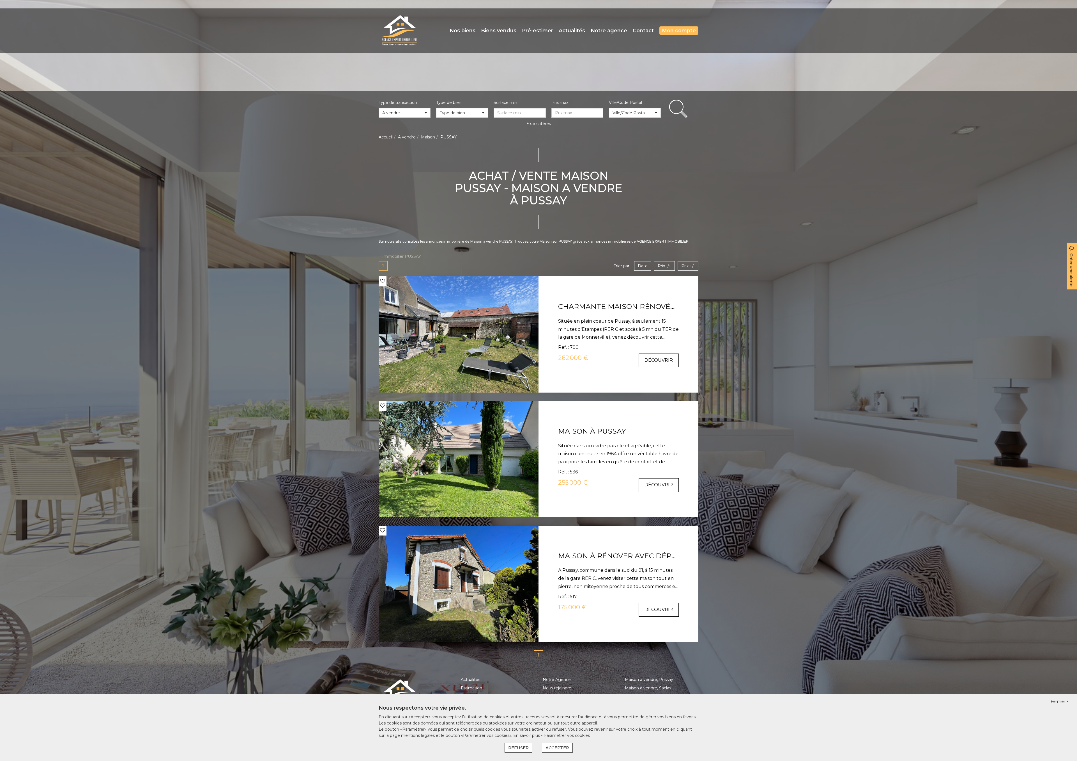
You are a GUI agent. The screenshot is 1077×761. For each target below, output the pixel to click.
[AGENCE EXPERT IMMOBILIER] (399, 30)
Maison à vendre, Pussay (649, 679)
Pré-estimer (537, 31)
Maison (428, 137)
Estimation (471, 688)
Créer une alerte (1071, 270)
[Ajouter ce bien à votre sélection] (382, 281)
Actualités (572, 31)
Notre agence (609, 31)
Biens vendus (498, 31)
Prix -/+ (664, 265)
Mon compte (679, 31)
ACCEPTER (557, 747)
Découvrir (659, 360)
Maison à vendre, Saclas (648, 688)
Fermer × (1060, 701)
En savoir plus (527, 735)
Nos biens (462, 31)
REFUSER (518, 747)
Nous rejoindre (557, 688)
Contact (643, 31)
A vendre (407, 137)
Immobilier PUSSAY (401, 256)
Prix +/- (688, 265)
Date (643, 265)
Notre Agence (557, 679)
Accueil (386, 137)
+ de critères (538, 123)
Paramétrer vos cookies (567, 735)
